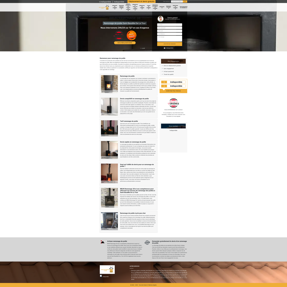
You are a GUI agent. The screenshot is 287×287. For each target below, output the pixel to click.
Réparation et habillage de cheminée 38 (135, 7)
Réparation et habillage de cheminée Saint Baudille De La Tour (151, 272)
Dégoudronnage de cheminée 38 (183, 7)
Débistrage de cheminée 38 (175, 7)
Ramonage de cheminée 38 (114, 7)
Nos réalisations (125, 43)
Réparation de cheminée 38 (142, 7)
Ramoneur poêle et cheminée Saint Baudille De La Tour (144, 270)
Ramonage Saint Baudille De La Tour (164, 275)
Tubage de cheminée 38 (148, 7)
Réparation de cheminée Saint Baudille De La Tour (147, 274)
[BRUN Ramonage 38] (104, 7)
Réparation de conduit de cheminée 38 (155, 7)
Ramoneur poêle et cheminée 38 (121, 7)
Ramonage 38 (161, 7)
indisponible (106, 2)
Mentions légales (152, 285)
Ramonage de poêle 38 (168, 7)
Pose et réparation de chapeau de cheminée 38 (128, 7)
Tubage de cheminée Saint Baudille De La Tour (170, 274)
